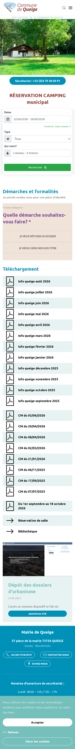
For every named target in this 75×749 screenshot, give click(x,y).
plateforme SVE (37, 613)
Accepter (37, 722)
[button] (64, 8)
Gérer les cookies (37, 741)
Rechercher (35, 167)
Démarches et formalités (30, 191)
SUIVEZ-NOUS (40, 663)
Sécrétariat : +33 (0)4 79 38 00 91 (37, 81)
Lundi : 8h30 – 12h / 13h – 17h (37, 691)
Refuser (13, 732)
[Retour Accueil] (21, 8)
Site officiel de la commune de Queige (37, 17)
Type (7, 131)
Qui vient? (10, 146)
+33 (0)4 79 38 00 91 (21, 654)
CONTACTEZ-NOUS (58, 654)
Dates (7, 112)
